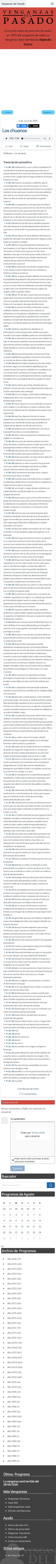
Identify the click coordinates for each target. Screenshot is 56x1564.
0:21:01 (10, 1043)
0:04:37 (10, 404)
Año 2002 (14, 1377)
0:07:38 (10, 538)
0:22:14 (10, 1081)
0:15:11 (10, 918)
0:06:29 (10, 479)
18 (16, 1226)
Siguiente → (48, 112)
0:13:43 (10, 859)
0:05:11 (10, 429)
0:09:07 (10, 610)
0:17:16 (10, 1003)
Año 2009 (14, 1342)
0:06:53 (10, 498)
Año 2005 (14, 1362)
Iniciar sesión (38, 1132)
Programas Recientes (19, 1498)
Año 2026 (14, 1258)
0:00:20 (10, 167)
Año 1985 (13, 1460)
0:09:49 (10, 644)
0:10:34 (10, 688)
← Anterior (7, 112)
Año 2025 (14, 1263)
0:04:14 (10, 385)
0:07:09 (10, 513)
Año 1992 (13, 1426)
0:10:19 (10, 675)
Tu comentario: (17, 1118)
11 (16, 1220)
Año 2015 (14, 1312)
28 (34, 1232)
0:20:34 (10, 1037)
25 (16, 1232)
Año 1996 (13, 1406)
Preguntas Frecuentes (19, 1532)
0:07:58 (10, 551)
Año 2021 (14, 1283)
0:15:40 (10, 940)
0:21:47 (10, 1065)
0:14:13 (10, 877)
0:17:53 (10, 1021)
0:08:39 (10, 585)
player (26, 146)
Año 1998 (14, 1396)
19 (22, 1226)
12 (22, 1220)
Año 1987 (13, 1450)
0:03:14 (10, 329)
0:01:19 (10, 223)
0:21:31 (10, 1053)
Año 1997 (13, 1401)
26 (22, 1232)
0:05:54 (10, 457)
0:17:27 (10, 1009)
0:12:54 (10, 815)
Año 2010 (14, 1337)
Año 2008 (14, 1347)
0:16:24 (10, 968)
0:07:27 (10, 529)
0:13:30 (10, 849)
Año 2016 (14, 1308)
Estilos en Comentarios (19, 1541)
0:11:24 (10, 737)
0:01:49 (10, 245)
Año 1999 (13, 1391)
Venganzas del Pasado (13, 3)
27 (28, 1232)
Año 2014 (14, 1317)
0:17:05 (10, 993)
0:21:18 (10, 1047)
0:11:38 (10, 747)
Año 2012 (14, 1327)
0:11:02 (10, 716)
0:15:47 (10, 946)
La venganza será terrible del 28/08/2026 (21, 1482)
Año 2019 (14, 1293)
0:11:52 (10, 759)
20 (28, 1226)
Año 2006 (14, 1357)
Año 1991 (13, 1431)
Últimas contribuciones (19, 1510)
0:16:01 (10, 953)
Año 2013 (14, 1322)
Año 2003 (14, 1372)
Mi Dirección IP (16, 1555)
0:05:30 (10, 441)
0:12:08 (10, 775)
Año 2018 (14, 1298)
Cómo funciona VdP (17, 1537)
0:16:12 (10, 959)
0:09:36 (10, 635)
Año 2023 (14, 1273)
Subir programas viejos (19, 1506)
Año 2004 (14, 1367)
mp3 (10, 146)
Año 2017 (14, 1303)
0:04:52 (10, 416)
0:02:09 (10, 267)
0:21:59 (10, 1072)
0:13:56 (10, 865)
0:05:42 (10, 451)
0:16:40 (10, 981)
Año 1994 (14, 1416)
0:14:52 (10, 906)
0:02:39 (10, 295)
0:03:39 (10, 354)
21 (34, 1226)
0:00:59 (10, 205)
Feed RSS (13, 1502)
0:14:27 (10, 890)
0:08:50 (10, 594)
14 (34, 1220)
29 (40, 1232)
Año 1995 (13, 1411)
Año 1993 (14, 1421)
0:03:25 (10, 338)
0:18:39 (10, 1031)
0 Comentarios (29, 1093)
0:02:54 (10, 307)
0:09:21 (10, 622)
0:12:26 (10, 790)
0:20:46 (10, 1040)
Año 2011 (14, 1332)
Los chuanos (14, 130)
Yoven (36, 1088)
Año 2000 (14, 1386)
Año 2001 (14, 1382)
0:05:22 (10, 435)
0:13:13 (10, 834)
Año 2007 (14, 1352)
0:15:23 (10, 927)
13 (28, 1220)
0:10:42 (10, 697)
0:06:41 (10, 488)
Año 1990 (13, 1436)
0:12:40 (10, 803)
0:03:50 (10, 363)
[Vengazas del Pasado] (28, 23)
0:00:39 (10, 183)
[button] (52, 4)
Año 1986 (13, 1455)
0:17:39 (10, 1015)
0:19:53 (10, 1034)
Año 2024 (14, 1268)
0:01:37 (10, 236)
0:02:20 (10, 276)
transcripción (45, 146)
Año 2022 (14, 1278)
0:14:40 (10, 899)
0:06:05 (10, 463)
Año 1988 (13, 1445)
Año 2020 (14, 1288)
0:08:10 (10, 560)
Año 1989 (13, 1441)
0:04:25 (10, 394)
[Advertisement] (28, 78)
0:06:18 (10, 473)
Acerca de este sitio (18, 1524)
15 (40, 1220)
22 (40, 1226)
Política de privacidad (18, 1528)
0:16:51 (10, 987)
